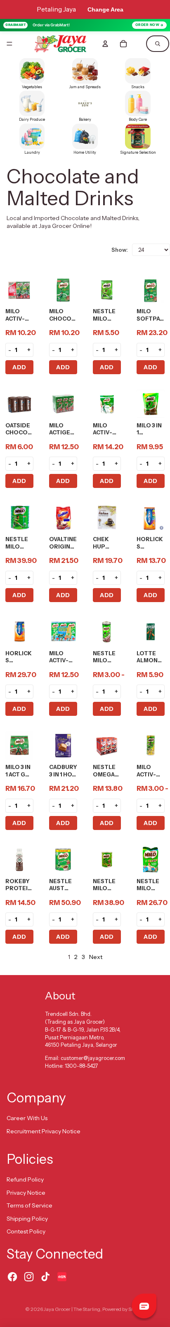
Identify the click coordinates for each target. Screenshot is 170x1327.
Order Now (147, 25)
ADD (19, 367)
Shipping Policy (27, 1218)
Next (95, 957)
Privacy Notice (26, 1192)
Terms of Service (29, 1205)
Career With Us (27, 1118)
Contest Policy (26, 1231)
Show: (119, 249)
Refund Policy (25, 1179)
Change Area (105, 9)
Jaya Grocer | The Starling (72, 1309)
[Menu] (9, 43)
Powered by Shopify (123, 1309)
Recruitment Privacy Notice (43, 1131)
